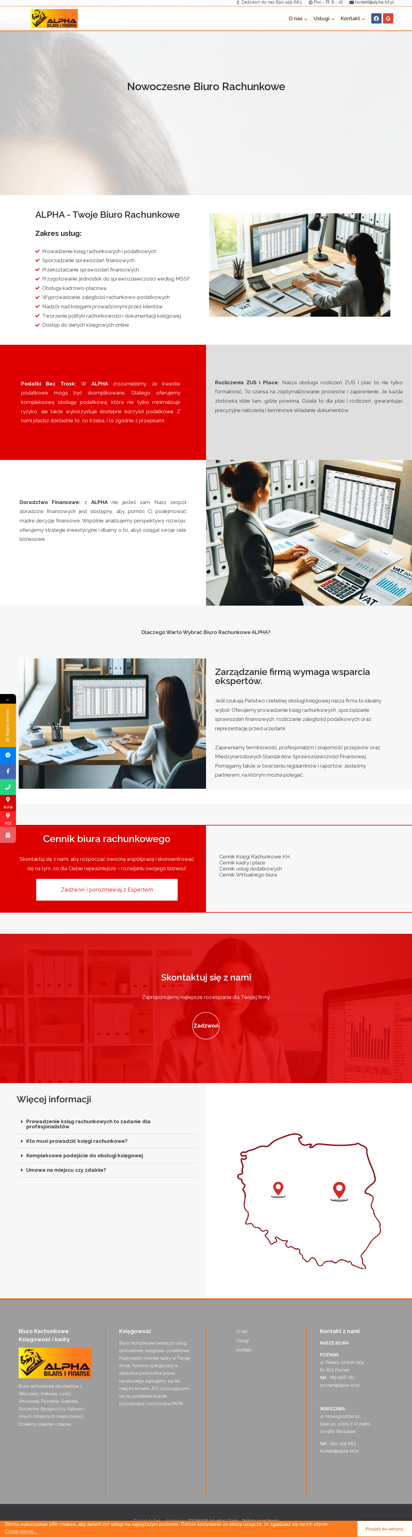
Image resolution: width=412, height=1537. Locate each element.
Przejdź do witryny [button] (385, 1528)
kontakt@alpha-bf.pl (339, 1451)
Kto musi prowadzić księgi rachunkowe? (77, 1141)
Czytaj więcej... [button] (21, 1531)
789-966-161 (341, 1377)
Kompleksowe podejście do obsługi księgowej (84, 1155)
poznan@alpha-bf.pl (340, 1385)
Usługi (242, 1340)
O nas (242, 1331)
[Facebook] (376, 18)
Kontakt (243, 1350)
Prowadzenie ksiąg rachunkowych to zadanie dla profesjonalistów (88, 1124)
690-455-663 (343, 1443)
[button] (107, 1124)
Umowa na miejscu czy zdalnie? (66, 1170)
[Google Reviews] (388, 18)
